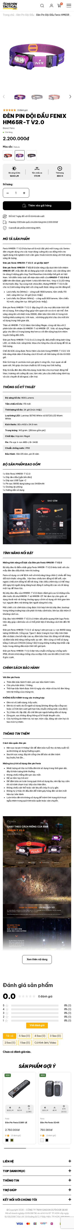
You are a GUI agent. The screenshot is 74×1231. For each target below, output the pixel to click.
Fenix (12, 128)
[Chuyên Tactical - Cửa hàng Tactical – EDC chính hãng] (10, 5)
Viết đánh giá (37, 1025)
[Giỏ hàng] (59, 6)
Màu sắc (8, 146)
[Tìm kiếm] (42, 6)
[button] (4, 96)
